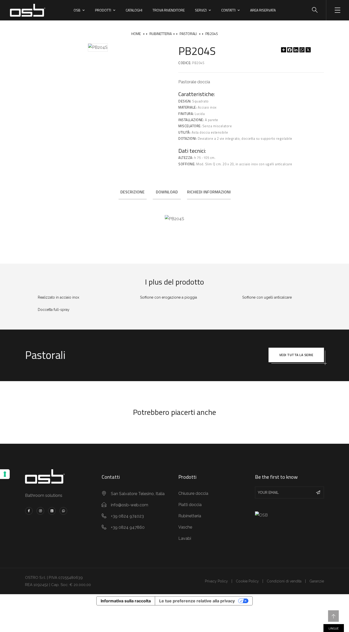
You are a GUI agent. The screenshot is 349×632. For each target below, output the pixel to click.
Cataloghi (134, 10)
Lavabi (184, 538)
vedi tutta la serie (296, 354)
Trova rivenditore (169, 10)
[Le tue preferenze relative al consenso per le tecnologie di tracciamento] (5, 474)
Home (136, 33)
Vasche (185, 527)
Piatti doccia (190, 504)
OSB (77, 10)
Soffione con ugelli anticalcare (267, 297)
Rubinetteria (160, 33)
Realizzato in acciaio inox (58, 297)
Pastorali (188, 33)
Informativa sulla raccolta (126, 600)
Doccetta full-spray (53, 310)
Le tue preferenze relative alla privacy (197, 600)
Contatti (228, 10)
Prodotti (103, 10)
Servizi (201, 10)
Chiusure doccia (193, 493)
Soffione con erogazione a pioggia (168, 297)
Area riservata (263, 10)
